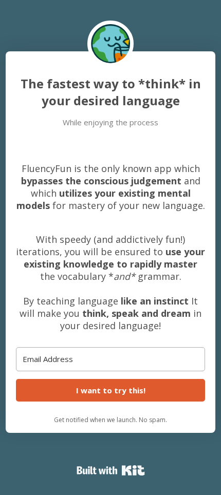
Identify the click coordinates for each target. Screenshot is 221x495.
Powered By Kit (111, 470)
